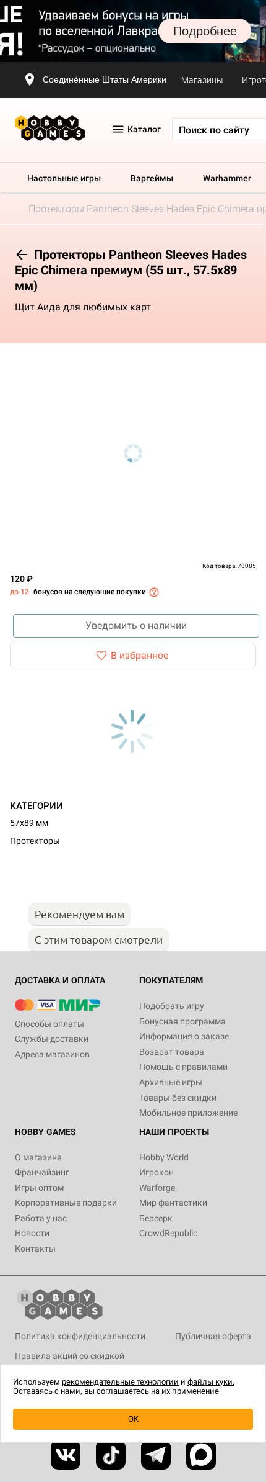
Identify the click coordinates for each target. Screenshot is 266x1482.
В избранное (139, 655)
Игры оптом (39, 1188)
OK (133, 1419)
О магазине (38, 1157)
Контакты (35, 1249)
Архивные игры (170, 1082)
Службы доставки (51, 1039)
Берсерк (156, 1218)
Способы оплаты (49, 1024)
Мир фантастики (173, 1203)
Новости (32, 1233)
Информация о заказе (184, 1036)
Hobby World (164, 1157)
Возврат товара (171, 1052)
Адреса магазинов (52, 1054)
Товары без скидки (178, 1098)
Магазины (202, 80)
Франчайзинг (42, 1172)
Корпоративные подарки (66, 1203)
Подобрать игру (171, 1006)
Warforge (157, 1188)
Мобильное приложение (188, 1113)
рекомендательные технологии (120, 1381)
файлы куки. (210, 1381)
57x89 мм (29, 823)
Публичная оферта (213, 1336)
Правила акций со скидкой (69, 1356)
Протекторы (35, 841)
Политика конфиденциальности (80, 1336)
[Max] (201, 1455)
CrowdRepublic (168, 1233)
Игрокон (156, 1172)
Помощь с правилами (183, 1067)
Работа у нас (41, 1218)
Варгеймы (152, 178)
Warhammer (227, 178)
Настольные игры (64, 178)
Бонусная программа (182, 1021)
